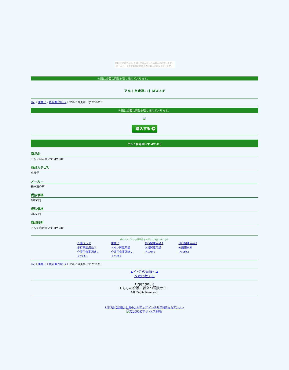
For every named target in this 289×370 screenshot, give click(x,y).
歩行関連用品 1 (154, 243)
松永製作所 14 (57, 102)
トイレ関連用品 (120, 247)
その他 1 (150, 251)
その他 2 (184, 251)
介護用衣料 (185, 247)
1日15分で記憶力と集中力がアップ (126, 307)
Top (33, 102)
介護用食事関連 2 (121, 251)
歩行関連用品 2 (188, 243)
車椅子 (42, 102)
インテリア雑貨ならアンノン (166, 307)
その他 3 (82, 256)
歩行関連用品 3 (86, 247)
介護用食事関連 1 (88, 251)
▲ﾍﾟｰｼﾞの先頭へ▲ (144, 271)
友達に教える (144, 276)
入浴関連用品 (153, 247)
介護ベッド (84, 243)
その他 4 (116, 256)
